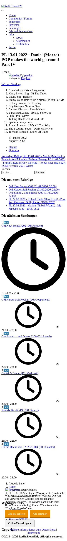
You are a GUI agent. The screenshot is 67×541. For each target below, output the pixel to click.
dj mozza (14, 150)
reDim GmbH (45, 537)
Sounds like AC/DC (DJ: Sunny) (20, 410)
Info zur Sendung (11, 84)
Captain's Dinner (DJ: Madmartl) (19, 373)
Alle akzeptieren (16, 513)
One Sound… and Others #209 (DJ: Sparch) (26, 336)
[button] (11, 34)
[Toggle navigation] (2, 10)
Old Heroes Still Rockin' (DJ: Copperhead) (25, 299)
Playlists (25, 78)
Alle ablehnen (40, 513)
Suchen (5, 168)
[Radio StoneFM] (11, 6)
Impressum (33, 532)
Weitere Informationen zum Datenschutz (33, 529)
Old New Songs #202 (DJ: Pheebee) (22, 225)
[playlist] (14, 75)
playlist (13, 146)
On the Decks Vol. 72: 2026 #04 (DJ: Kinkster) (28, 447)
